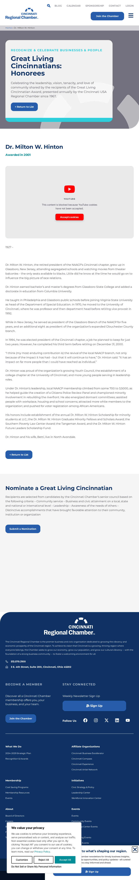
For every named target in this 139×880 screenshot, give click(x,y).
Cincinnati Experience (83, 764)
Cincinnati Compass (82, 758)
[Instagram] (96, 720)
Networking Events (81, 837)
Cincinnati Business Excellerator (88, 753)
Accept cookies (69, 217)
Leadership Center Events (85, 826)
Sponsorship (94, 5)
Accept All (65, 859)
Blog (58, 5)
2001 (27, 155)
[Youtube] (127, 720)
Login (130, 5)
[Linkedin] (117, 720)
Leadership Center (81, 792)
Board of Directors (14, 815)
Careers (9, 821)
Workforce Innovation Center (86, 798)
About (9, 809)
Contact (115, 5)
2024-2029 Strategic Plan (18, 753)
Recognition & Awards (16, 758)
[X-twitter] (106, 720)
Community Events (82, 821)
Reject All (43, 859)
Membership (13, 780)
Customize (22, 859)
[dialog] (44, 847)
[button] (135, 849)
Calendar (74, 5)
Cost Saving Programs (16, 787)
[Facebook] (85, 720)
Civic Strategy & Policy (83, 787)
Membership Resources (17, 792)
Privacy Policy (42, 851)
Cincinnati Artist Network (84, 769)
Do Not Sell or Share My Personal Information (36, 866)
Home (8, 27)
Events (8, 798)
